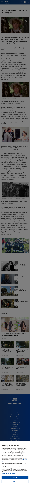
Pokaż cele (15, 481)
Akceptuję (15, 477)
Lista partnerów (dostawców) (8, 473)
